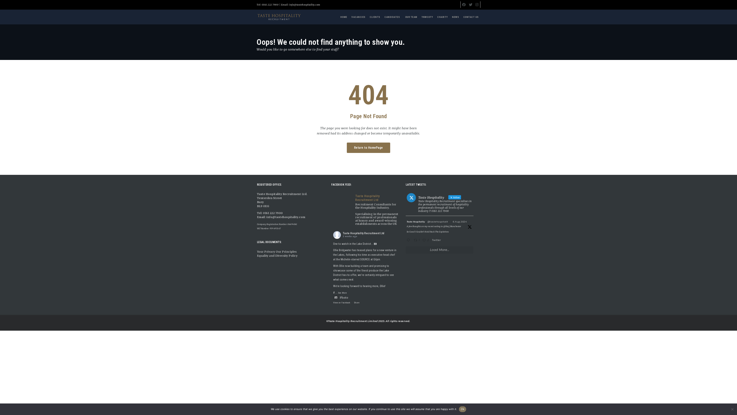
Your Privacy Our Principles (277, 251)
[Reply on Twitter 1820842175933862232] (409, 240)
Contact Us (471, 17)
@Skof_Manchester (452, 226)
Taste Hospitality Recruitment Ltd (363, 233)
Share (357, 302)
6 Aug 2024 (460, 221)
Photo (344, 297)
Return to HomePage (368, 147)
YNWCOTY (427, 17)
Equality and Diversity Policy (277, 255)
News (455, 17)
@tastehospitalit (437, 221)
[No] (732, 409)
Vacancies (358, 17)
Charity (442, 17)
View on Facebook (341, 302)
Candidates (392, 17)
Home (343, 17)
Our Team (411, 17)
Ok (462, 409)
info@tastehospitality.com (304, 4)
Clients (375, 17)
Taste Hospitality (416, 222)
